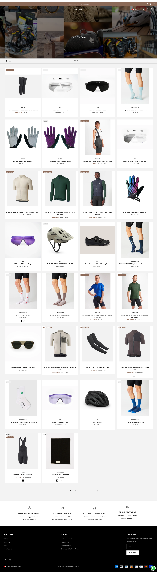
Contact (112, 14)
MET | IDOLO (97, 422)
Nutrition (81, 14)
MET (60, 261)
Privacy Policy (65, 542)
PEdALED (23, 107)
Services (65, 14)
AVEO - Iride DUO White (60, 110)
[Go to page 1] (59, 491)
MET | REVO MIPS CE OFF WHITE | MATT (60, 264)
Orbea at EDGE (47, 14)
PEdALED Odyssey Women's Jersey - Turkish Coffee (135, 368)
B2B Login (7, 542)
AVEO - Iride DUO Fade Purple (22, 264)
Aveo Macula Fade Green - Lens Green (23, 367)
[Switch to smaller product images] (6, 61)
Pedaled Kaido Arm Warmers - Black (97, 367)
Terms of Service (67, 539)
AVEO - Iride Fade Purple (60, 422)
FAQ (5, 545)
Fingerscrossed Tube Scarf (60, 474)
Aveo (60, 107)
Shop (57, 14)
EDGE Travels (92, 14)
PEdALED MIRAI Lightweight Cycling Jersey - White (23, 212)
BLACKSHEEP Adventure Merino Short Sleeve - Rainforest (135, 316)
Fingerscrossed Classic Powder (60, 315)
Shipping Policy (66, 545)
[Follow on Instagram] (10, 560)
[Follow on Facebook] (5, 560)
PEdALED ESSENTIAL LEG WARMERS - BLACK (23, 110)
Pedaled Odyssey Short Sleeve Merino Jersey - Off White (60, 368)
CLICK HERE (86, 4)
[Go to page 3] (97, 491)
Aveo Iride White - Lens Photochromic (135, 161)
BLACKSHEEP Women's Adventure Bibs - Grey (97, 161)
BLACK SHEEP (97, 158)
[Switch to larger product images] (3, 61)
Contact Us (8, 549)
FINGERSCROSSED (135, 107)
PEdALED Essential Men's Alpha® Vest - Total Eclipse (97, 213)
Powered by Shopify (74, 566)
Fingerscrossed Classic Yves (135, 422)
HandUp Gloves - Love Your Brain (60, 161)
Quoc (97, 261)
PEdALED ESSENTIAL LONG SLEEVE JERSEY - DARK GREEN (60, 213)
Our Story (103, 14)
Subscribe (132, 552)
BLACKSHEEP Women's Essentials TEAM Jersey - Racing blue (97, 316)
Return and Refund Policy (70, 549)
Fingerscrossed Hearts (23, 315)
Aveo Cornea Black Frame (97, 110)
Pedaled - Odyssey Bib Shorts (22, 474)
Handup (23, 158)
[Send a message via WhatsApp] (153, 568)
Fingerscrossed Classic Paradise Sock (135, 110)
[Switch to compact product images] (10, 61)
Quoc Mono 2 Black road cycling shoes (97, 264)
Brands (73, 14)
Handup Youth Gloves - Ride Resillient (135, 212)
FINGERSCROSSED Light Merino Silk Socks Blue (134, 264)
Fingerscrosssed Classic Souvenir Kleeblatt (23, 422)
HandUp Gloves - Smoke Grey (22, 161)
